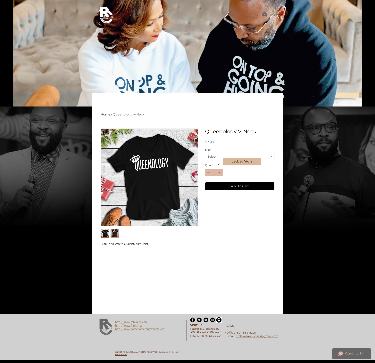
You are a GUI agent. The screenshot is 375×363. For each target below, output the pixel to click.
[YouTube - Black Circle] (206, 320)
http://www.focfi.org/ (128, 326)
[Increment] (220, 172)
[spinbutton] (214, 172)
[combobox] (239, 156)
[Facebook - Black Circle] (192, 320)
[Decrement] (208, 172)
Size (208, 149)
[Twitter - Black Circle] (199, 320)
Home (105, 114)
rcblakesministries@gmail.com (257, 336)
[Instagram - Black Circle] (212, 320)
